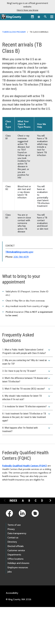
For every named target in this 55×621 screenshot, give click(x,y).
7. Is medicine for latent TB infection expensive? (26, 406)
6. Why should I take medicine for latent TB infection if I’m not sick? (26, 397)
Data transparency (16, 533)
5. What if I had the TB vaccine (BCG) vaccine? (26, 389)
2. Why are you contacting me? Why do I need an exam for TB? (26, 362)
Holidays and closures (18, 563)
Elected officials (15, 546)
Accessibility (12, 593)
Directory (12, 541)
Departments (14, 554)
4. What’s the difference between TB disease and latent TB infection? (26, 380)
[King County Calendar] (32, 16)
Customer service (16, 550)
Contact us (12, 537)
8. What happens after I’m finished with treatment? (26, 429)
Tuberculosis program (14, 32)
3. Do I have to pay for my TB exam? (26, 371)
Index (13, 500)
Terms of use (14, 524)
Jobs (9, 571)
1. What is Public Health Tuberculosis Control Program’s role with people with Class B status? (26, 351)
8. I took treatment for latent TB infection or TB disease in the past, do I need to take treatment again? (26, 417)
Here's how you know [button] (27, 10)
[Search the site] (45, 16)
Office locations (15, 558)
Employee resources (17, 567)
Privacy (11, 529)
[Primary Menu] (52, 16)
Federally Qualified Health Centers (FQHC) (24, 465)
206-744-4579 (21, 256)
